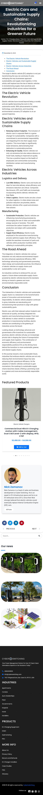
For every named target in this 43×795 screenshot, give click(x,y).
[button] (40, 3)
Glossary (5, 774)
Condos (5, 692)
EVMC (4, 731)
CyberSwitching (29, 785)
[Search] (39, 535)
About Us (5, 750)
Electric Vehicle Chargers (21, 424)
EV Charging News (13, 39)
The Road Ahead (12, 69)
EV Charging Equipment (10, 727)
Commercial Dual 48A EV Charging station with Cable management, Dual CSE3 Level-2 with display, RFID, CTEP (21, 432)
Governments (7, 704)
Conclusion (10, 71)
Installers (5, 716)
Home (3, 39)
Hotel (4, 712)
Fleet (4, 700)
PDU (3, 739)
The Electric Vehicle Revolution (17, 59)
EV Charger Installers (9, 762)
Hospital (5, 708)
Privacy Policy (7, 754)
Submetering (7, 735)
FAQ (3, 770)
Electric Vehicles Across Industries (18, 66)
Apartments (6, 688)
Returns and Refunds (9, 758)
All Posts (9, 509)
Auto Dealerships (8, 696)
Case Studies (7, 766)
